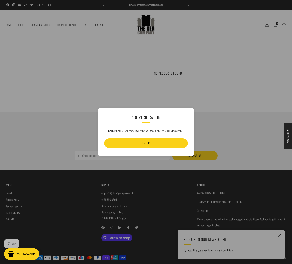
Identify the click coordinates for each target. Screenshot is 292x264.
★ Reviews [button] (288, 136)
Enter (146, 143)
